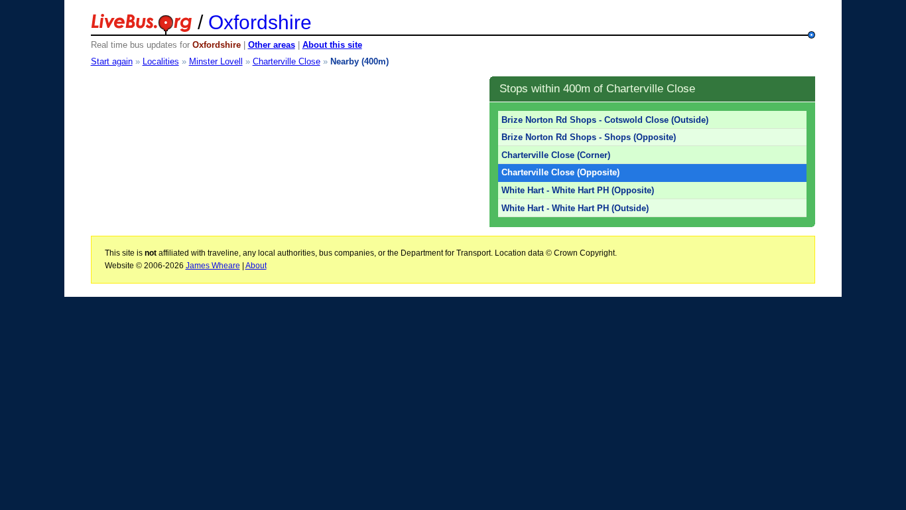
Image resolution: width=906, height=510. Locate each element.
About (256, 265)
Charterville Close (286, 61)
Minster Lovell (216, 61)
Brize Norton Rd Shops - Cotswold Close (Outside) (604, 120)
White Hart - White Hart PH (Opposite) (577, 190)
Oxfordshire (260, 22)
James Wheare (213, 265)
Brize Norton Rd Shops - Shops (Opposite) (588, 137)
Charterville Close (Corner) (555, 155)
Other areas (271, 45)
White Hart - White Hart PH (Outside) (575, 208)
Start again (112, 61)
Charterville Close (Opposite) (560, 172)
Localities (161, 61)
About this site (332, 45)
